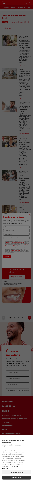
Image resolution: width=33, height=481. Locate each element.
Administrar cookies (16, 472)
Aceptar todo (16, 477)
